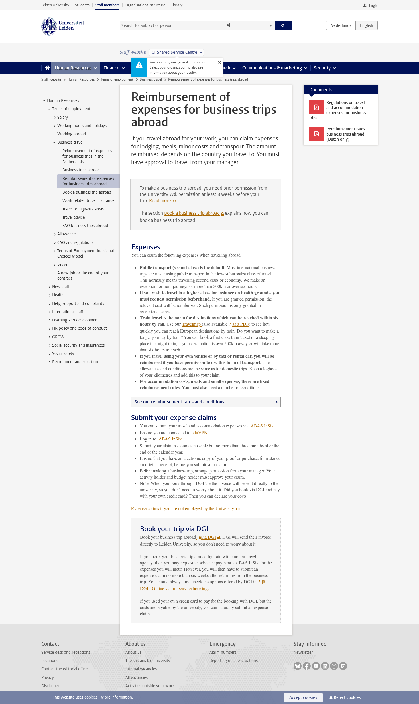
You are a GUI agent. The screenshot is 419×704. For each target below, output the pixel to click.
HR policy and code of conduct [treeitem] (79, 328)
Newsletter (303, 652)
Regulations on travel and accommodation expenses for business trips (337, 110)
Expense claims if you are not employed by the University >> (185, 508)
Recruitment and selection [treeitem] (75, 362)
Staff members (107, 5)
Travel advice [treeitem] (73, 217)
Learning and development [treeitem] (75, 320)
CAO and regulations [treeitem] (75, 242)
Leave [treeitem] (62, 264)
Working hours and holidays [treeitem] (82, 125)
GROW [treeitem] (58, 337)
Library (176, 5)
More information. (117, 697)
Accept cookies (303, 697)
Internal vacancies (141, 669)
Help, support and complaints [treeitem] (78, 303)
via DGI (208, 537)
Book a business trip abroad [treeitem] (86, 192)
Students (82, 5)
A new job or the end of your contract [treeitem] (83, 275)
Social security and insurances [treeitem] (78, 345)
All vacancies (136, 677)
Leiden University (55, 5)
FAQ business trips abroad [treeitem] (85, 225)
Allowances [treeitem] (67, 234)
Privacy (47, 677)
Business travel (151, 79)
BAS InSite (264, 426)
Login (373, 5)
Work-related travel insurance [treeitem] (88, 200)
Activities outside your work (149, 686)
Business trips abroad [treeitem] (81, 170)
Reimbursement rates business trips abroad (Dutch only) (345, 134)
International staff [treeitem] (67, 312)
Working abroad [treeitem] (71, 134)
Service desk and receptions (65, 652)
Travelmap (192, 324)
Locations (49, 660)
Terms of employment (117, 79)
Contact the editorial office (64, 669)
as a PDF (240, 324)
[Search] (283, 25)
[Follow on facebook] (307, 666)
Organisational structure (145, 5)
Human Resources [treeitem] (63, 100)
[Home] (46, 68)
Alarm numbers (223, 652)
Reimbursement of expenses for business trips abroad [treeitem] (88, 181)
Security (322, 68)
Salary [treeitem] (62, 117)
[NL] (341, 25)
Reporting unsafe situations (234, 660)
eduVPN (200, 432)
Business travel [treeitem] (70, 142)
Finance (111, 68)
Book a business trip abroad (192, 213)
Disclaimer (50, 686)
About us (133, 652)
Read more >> (162, 201)
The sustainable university (147, 660)
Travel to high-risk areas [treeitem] (83, 209)
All (229, 25)
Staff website (51, 79)
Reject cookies (347, 697)
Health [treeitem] (58, 295)
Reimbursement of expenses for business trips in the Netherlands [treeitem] (87, 156)
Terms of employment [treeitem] (71, 109)
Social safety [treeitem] (63, 353)
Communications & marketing (272, 68)
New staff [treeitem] (60, 286)
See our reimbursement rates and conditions (179, 402)
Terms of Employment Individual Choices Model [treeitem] (85, 253)
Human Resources (73, 68)
